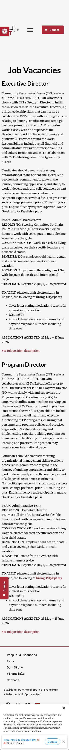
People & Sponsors (22, 655)
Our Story (15, 667)
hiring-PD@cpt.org (49, 578)
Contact (13, 680)
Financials (16, 674)
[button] (63, 708)
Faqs (10, 661)
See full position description (21, 350)
